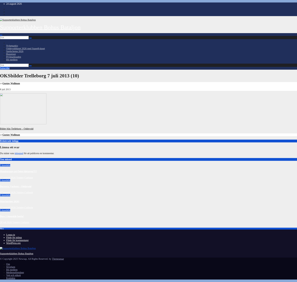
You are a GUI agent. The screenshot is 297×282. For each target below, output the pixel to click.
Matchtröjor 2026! (9, 201)
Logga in (10, 234)
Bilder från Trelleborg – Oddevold (16, 128)
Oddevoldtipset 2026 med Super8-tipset (25, 48)
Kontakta (10, 278)
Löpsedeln (5, 165)
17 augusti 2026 (8, 177)
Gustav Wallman (11, 83)
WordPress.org (13, 243)
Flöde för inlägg (14, 237)
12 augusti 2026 (8, 207)
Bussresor (11, 54)
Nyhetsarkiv (12, 45)
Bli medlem (11, 59)
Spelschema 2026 (14, 51)
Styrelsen (10, 267)
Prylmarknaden (13, 57)
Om (8, 264)
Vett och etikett (13, 275)
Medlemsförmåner (15, 272)
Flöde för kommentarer (17, 240)
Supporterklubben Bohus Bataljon (40, 27)
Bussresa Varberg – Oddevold (15, 186)
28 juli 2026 (6, 222)
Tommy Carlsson (24, 177)
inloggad (19, 153)
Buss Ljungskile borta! (12, 216)
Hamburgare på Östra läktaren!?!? (18, 171)
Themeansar (58, 259)
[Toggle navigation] (1, 35)
